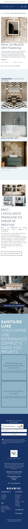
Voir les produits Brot (11, 253)
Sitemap (3, 511)
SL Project (3, 497)
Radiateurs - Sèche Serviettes (19, 502)
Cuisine (17, 499)
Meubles (17, 504)
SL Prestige (3, 495)
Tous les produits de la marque (11, 66)
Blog (2, 510)
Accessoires (18, 497)
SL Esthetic (3, 496)
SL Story (3, 499)
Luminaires (17, 505)
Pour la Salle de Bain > (6, 13)
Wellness (17, 500)
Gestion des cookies (6, 509)
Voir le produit (6, 111)
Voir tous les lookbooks (14, 306)
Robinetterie (18, 495)
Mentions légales (5, 507)
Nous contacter (5, 506)
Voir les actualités (14, 285)
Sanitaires (17, 496)
